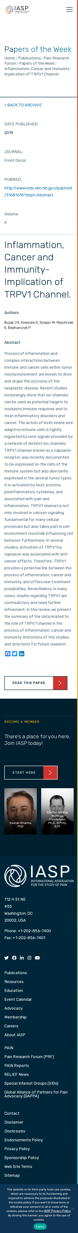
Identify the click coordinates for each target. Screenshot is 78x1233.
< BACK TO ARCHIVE (23, 105)
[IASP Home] (17, 9)
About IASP (14, 1035)
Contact (12, 1113)
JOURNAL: (13, 151)
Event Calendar (18, 1000)
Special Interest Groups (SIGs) (31, 1083)
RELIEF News (16, 1075)
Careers (11, 1026)
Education (13, 991)
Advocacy (13, 1008)
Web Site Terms (18, 1167)
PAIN (8, 1048)
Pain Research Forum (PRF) (29, 1057)
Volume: (11, 214)
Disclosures (14, 1131)
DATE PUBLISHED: (21, 124)
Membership (15, 1017)
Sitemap (12, 1176)
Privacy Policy (17, 1149)
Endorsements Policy (23, 1140)
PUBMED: (13, 179)
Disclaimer (13, 1122)
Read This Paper (29, 683)
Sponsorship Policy (21, 1158)
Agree (40, 1226)
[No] (72, 1208)
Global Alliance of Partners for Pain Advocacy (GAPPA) (36, 1094)
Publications (15, 973)
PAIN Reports (16, 1066)
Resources (13, 982)
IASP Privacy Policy (57, 1211)
